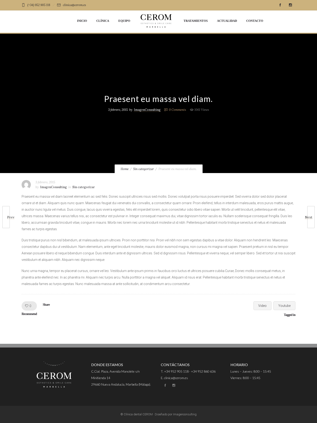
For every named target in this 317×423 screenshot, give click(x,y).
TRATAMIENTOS (196, 21)
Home (125, 169)
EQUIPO (124, 21)
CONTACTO (254, 21)
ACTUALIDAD (227, 21)
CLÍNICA (102, 21)
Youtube (284, 306)
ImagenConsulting (147, 110)
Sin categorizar (143, 169)
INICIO (82, 21)
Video (262, 306)
